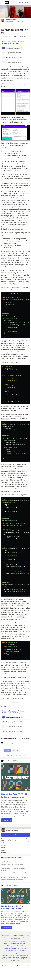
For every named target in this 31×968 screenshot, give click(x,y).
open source (17, 955)
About (7, 950)
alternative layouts (22, 181)
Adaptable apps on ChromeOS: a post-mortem (14, 871)
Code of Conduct (10, 755)
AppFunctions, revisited (12, 863)
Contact (12, 950)
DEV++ (5, 943)
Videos (11, 943)
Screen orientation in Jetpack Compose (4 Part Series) (13, 43)
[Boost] (24, 965)
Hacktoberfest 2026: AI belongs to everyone (14, 795)
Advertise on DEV (18, 946)
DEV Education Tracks (20, 943)
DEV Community (6, 935)
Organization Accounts (10, 948)
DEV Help (9, 946)
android (4, 36)
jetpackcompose (19, 36)
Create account (24, 2)
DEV (9, 957)
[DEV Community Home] (7, 2)
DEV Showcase (22, 948)
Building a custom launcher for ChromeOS (14, 878)
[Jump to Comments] (11, 965)
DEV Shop (19, 950)
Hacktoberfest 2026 (7, 918)
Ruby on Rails (16, 959)
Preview (15, 750)
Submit (7, 750)
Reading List (22, 941)
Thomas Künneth (10, 19)
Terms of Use (25, 953)
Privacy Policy (16, 953)
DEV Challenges (13, 941)
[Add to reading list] (18, 965)
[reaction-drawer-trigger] (4, 965)
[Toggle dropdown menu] (28, 761)
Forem (8, 955)
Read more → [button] (7, 820)
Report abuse (21, 755)
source (3, 707)
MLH (24, 950)
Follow (15, 835)
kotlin (11, 36)
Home (5, 941)
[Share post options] (28, 965)
